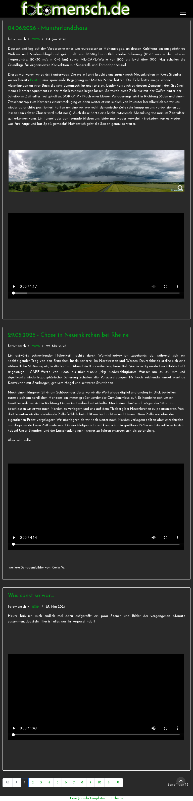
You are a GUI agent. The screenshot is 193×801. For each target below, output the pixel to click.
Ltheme (117, 798)
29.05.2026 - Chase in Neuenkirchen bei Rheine (68, 335)
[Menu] (183, 13)
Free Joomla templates (88, 798)
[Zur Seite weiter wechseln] (108, 782)
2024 (36, 606)
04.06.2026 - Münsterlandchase (48, 28)
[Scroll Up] (180, 781)
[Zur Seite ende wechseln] (118, 782)
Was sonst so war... (31, 596)
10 (99, 782)
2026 (36, 39)
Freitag (35, 80)
